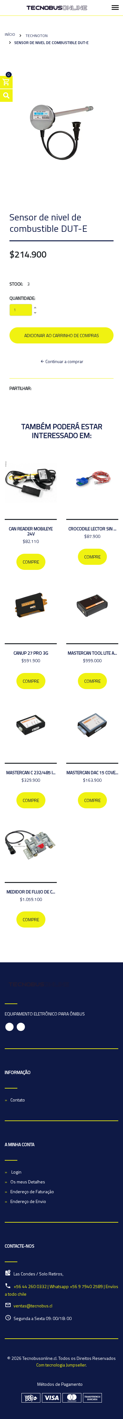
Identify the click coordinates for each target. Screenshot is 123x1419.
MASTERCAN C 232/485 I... (31, 772)
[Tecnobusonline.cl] (57, 8)
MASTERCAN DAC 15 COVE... (92, 772)
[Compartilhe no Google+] (50, 388)
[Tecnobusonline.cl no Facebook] (9, 1027)
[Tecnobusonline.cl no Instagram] (21, 1027)
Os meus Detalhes (27, 1181)
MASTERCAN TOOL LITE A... (92, 653)
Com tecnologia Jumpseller (61, 1364)
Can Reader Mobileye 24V (31, 531)
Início (10, 34)
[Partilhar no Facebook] (38, 388)
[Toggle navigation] (115, 8)
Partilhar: (20, 388)
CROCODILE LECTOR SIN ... (92, 528)
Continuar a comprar (63, 361)
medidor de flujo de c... (31, 891)
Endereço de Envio (28, 1201)
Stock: (16, 284)
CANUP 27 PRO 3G (31, 653)
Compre (31, 561)
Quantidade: (22, 298)
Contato (17, 1099)
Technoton (36, 36)
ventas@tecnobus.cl (33, 1305)
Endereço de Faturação (32, 1191)
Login (15, 1172)
